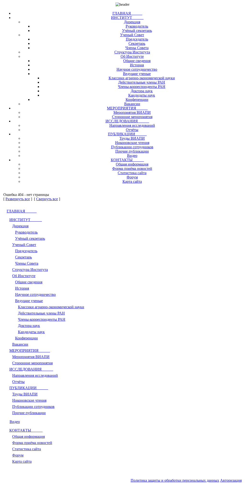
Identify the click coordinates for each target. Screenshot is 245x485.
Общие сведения (136, 61)
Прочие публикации (132, 151)
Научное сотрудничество (137, 69)
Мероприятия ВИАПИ (132, 112)
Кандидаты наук (141, 95)
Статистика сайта (132, 173)
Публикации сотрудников (132, 147)
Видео (132, 156)
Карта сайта (132, 181)
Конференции (137, 99)
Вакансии (132, 104)
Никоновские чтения (132, 143)
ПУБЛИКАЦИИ (127, 134)
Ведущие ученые (137, 74)
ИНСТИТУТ (127, 18)
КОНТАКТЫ (127, 160)
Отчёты (132, 130)
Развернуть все (18, 199)
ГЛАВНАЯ (127, 13)
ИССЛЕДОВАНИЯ (127, 121)
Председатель (137, 39)
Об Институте (132, 56)
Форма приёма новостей (132, 168)
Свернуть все (47, 199)
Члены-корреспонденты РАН (141, 87)
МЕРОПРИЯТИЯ (127, 108)
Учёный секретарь (137, 31)
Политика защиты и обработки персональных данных (175, 480)
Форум (132, 177)
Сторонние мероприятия (132, 117)
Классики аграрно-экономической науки (142, 78)
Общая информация (132, 164)
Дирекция (132, 22)
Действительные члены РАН (141, 82)
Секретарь (136, 43)
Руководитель (137, 26)
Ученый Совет (132, 35)
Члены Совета (137, 48)
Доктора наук (142, 91)
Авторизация (231, 480)
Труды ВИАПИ (132, 138)
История (137, 65)
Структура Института (132, 52)
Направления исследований (132, 125)
